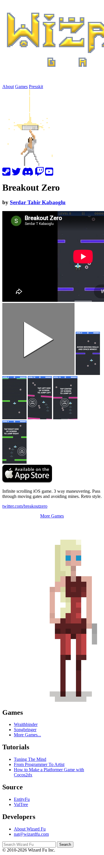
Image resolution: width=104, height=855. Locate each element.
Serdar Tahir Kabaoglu (38, 202)
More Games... (27, 734)
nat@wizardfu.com (31, 834)
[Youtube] (49, 173)
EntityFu (22, 799)
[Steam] (6, 173)
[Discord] (28, 173)
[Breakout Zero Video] (38, 339)
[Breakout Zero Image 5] (14, 442)
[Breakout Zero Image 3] (40, 397)
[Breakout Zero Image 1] (14, 397)
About (8, 86)
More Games (52, 515)
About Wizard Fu (30, 828)
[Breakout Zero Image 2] (88, 353)
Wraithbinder (26, 724)
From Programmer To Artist (39, 764)
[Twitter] (16, 173)
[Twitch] (39, 173)
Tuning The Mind (30, 759)
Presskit (36, 86)
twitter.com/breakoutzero (24, 506)
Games (21, 86)
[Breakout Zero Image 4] (65, 397)
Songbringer (25, 729)
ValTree (21, 804)
